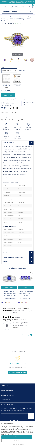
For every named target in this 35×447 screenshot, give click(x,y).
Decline (16, 440)
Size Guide (21, 70)
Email (21, 120)
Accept (16, 437)
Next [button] (32, 287)
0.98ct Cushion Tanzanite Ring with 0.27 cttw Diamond (9, 293)
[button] (29, 310)
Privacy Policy (9, 434)
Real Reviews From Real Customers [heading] (16, 308)
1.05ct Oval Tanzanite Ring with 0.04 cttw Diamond (26, 293)
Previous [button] (2, 287)
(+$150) (17, 86)
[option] (17, 40)
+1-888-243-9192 (8, 120)
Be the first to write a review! (18, 372)
